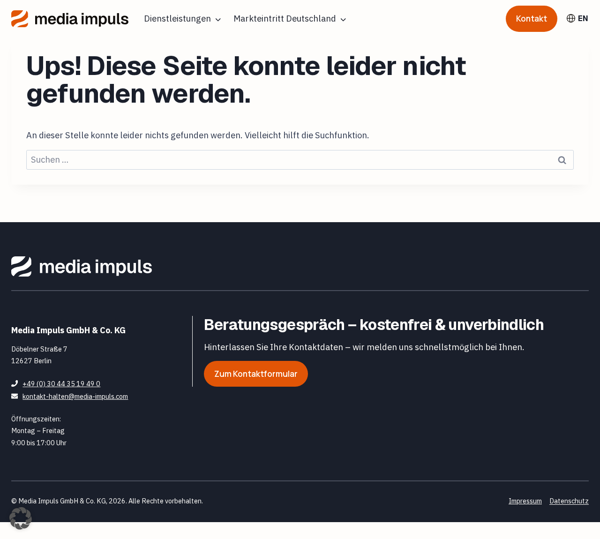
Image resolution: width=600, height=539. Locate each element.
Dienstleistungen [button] (177, 18)
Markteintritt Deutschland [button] (284, 18)
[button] (20, 518)
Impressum (525, 500)
